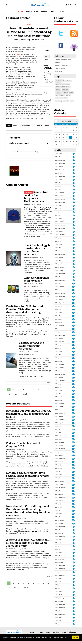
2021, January (59, 221)
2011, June (58, 429)
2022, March (58, 189)
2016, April (58, 264)
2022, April (58, 186)
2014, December (60, 293)
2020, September (60, 234)
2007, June (58, 585)
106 (73, 410)
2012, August (59, 384)
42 (73, 303)
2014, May (58, 316)
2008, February (59, 559)
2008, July (58, 543)
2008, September (60, 536)
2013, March (58, 361)
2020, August (59, 238)
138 (73, 442)
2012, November (60, 374)
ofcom (71, 101)
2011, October (59, 416)
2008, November (60, 530)
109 (73, 413)
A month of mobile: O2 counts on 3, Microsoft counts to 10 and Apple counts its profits (28, 542)
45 (73, 296)
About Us (60, 12)
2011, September (60, 419)
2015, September (60, 280)
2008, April (58, 552)
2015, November (60, 277)
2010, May (58, 471)
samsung (58, 89)
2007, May (58, 588)
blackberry (59, 92)
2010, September (60, 458)
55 (73, 319)
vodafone (65, 92)
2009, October (59, 494)
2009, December (60, 487)
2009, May (58, 510)
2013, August (59, 345)
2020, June (58, 244)
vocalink (39, 126)
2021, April (58, 218)
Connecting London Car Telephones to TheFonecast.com (36, 196)
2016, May (58, 260)
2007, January (59, 601)
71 (73, 338)
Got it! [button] (76, 637)
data (64, 101)
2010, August (59, 461)
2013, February (59, 364)
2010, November (60, 452)
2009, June (58, 507)
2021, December (60, 199)
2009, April (58, 513)
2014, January (59, 329)
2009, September (60, 497)
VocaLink (30, 93)
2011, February (59, 442)
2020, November (60, 228)
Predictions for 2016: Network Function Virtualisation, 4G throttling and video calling (25, 309)
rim (68, 101)
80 (73, 390)
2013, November (60, 335)
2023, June (58, 173)
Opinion (44, 12)
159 (73, 504)
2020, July (58, 241)
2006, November (60, 607)
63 (73, 322)
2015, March (58, 283)
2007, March (58, 594)
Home (20, 12)
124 (73, 426)
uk (33, 126)
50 (73, 312)
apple (57, 84)
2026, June (58, 153)
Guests (51, 12)
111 (73, 461)
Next (15, 394)
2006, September (60, 614)
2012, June (58, 390)
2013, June (58, 351)
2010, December (60, 448)
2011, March (58, 439)
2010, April (58, 474)
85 (73, 329)
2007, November (60, 568)
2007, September (60, 575)
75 (73, 348)
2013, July (58, 348)
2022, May (58, 183)
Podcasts (28, 12)
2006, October (59, 611)
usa (62, 98)
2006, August (59, 617)
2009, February (59, 520)
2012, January (59, 406)
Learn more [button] (64, 637)
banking (16, 126)
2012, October (59, 377)
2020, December (60, 225)
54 (73, 299)
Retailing (57, 62)
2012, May (58, 393)
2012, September (60, 380)
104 (73, 478)
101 (73, 439)
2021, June (58, 212)
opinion (58, 81)
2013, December (60, 332)
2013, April (58, 358)
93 (73, 500)
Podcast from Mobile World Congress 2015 (23, 445)
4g (69, 95)
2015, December (60, 273)
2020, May (58, 247)
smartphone (65, 89)
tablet (65, 98)
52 (73, 316)
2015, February (59, 286)
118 (73, 448)
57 (73, 345)
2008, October (59, 533)
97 (73, 364)
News (36, 12)
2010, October (59, 455)
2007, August (59, 578)
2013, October (59, 338)
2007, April (58, 591)
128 (73, 468)
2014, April (58, 319)
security (71, 92)
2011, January (59, 445)
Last (24, 394)
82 (73, 436)
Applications (58, 71)
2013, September (60, 341)
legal (57, 95)
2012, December (60, 371)
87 (73, 374)
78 (73, 325)
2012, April (58, 397)
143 (73, 484)
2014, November (60, 296)
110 (73, 400)
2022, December (60, 176)
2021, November (60, 202)
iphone (58, 98)
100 (73, 397)
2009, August (59, 500)
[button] (10, 5)
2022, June (58, 179)
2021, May (58, 215)
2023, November (60, 163)
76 (73, 341)
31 (73, 306)
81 (73, 371)
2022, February (59, 192)
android (68, 84)
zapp (47, 126)
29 (73, 523)
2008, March (58, 556)
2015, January (59, 290)
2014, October (59, 299)
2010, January (59, 484)
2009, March (58, 517)
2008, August (59, 539)
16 (73, 283)
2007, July (58, 581)
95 (73, 367)
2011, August (59, 423)
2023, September (60, 170)
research (62, 84)
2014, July (58, 309)
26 (73, 290)
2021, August (59, 205)
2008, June (58, 546)
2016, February (59, 267)
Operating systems (60, 68)
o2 (67, 95)
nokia (63, 86)
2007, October (59, 572)
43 (73, 309)
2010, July (58, 465)
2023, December (60, 160)
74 (73, 358)
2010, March (58, 478)
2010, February (59, 481)
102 (73, 377)
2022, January (59, 196)
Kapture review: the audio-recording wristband (31, 345)
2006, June (58, 624)
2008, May (58, 549)
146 (73, 491)
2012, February (59, 403)
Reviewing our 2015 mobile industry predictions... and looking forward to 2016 (28, 413)
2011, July (58, 426)
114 (73, 471)
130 (73, 416)
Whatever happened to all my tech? (36, 279)
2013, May (58, 354)
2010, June (58, 468)
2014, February (59, 325)
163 (73, 517)
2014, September (60, 303)
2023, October (59, 166)
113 (73, 403)
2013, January (59, 367)
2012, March (58, 400)
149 (73, 494)
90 (73, 423)
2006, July (58, 620)
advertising (59, 101)
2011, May (58, 432)
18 (73, 286)
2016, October (59, 257)
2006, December (60, 604)
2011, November (60, 413)
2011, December (60, 410)
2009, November (60, 491)
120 (73, 429)
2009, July (58, 504)
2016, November (60, 254)
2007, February (59, 598)
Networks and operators (61, 65)
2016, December (60, 251)
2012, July (58, 387)
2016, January (59, 270)
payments (26, 126)
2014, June (58, 312)
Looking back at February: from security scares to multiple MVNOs (27, 474)
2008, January (59, 562)
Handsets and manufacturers (63, 59)
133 (73, 393)
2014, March (58, 322)
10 (9, 394)
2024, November (60, 157)
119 (73, 419)
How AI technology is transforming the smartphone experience (37, 250)
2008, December (60, 526)
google (68, 86)
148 (73, 497)
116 (73, 445)
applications (68, 81)
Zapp (18, 54)
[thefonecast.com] (40, 4)
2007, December (60, 565)
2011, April (58, 436)
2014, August (59, 306)
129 (73, 406)
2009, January (59, 523)
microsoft (62, 95)
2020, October (59, 231)
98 (73, 380)
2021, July (58, 209)
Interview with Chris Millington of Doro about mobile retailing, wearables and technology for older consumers (28, 511)
